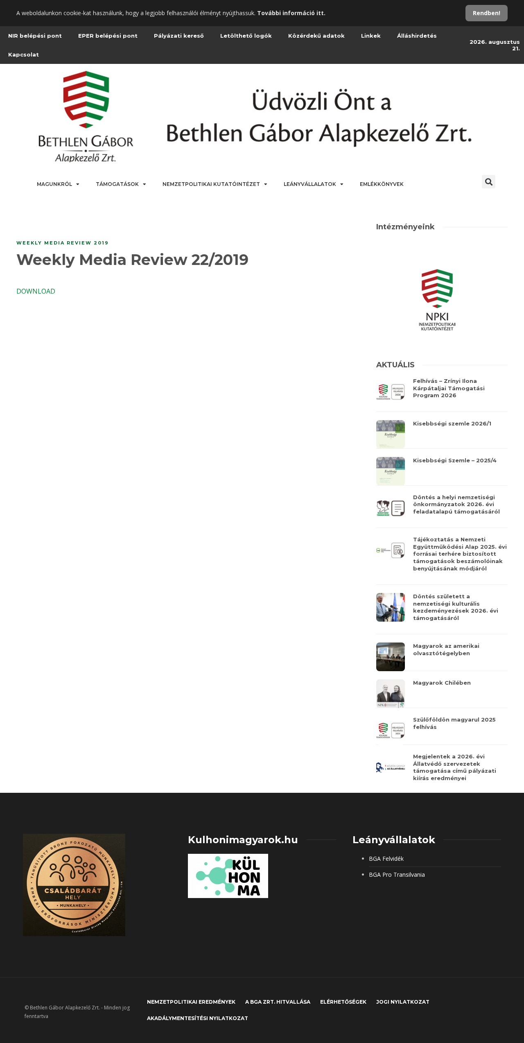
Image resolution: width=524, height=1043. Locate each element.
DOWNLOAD (35, 291)
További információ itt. (291, 13)
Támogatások (117, 184)
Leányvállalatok (310, 184)
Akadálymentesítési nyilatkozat (197, 1018)
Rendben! (486, 13)
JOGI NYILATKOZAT (402, 1002)
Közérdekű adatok (316, 35)
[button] (488, 181)
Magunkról (54, 184)
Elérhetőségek (343, 1002)
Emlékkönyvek (382, 184)
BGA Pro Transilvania (397, 874)
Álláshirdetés (417, 35)
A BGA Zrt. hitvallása (277, 1002)
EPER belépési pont (108, 35)
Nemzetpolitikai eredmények (191, 1002)
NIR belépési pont (35, 35)
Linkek (371, 35)
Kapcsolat (23, 54)
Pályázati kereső (179, 35)
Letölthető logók (246, 35)
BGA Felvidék (386, 858)
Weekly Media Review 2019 (62, 243)
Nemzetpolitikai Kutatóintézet (211, 184)
